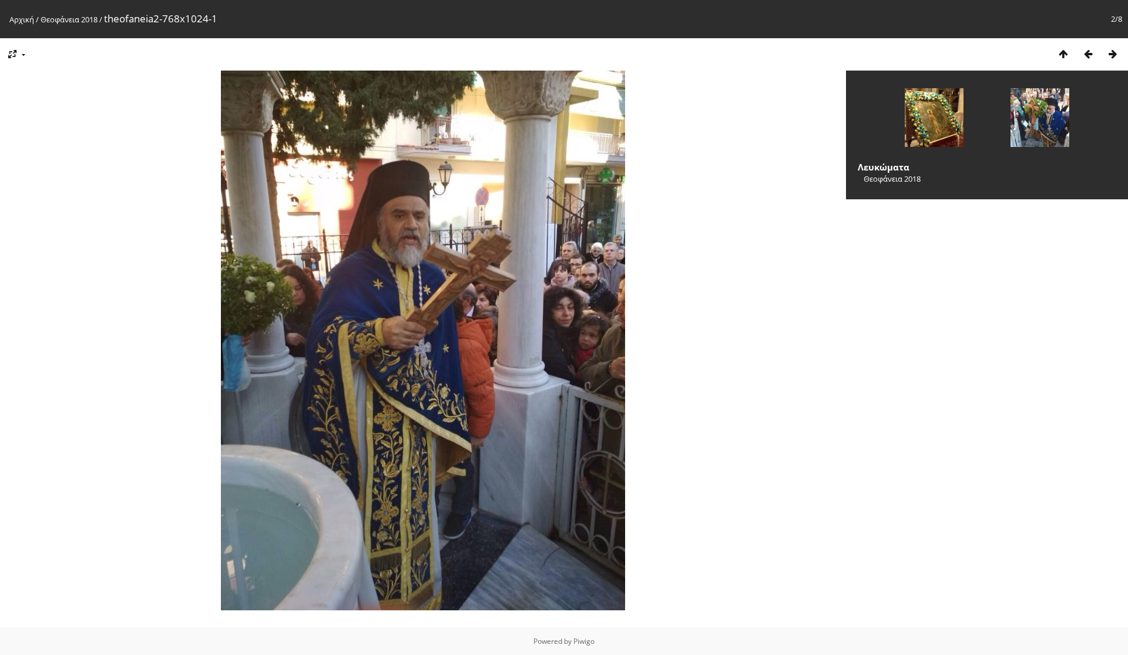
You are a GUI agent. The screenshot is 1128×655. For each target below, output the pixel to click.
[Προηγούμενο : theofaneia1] (1088, 54)
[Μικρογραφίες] (1063, 54)
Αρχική (21, 19)
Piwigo (584, 641)
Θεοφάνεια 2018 (69, 19)
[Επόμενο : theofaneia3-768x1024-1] (1112, 54)
